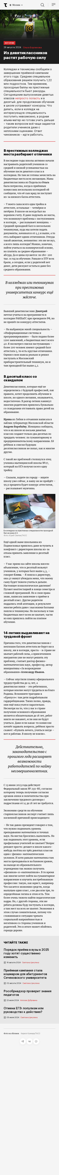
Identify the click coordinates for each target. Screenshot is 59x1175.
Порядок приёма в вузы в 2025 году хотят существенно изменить (26, 953)
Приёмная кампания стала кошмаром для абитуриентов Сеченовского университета (25, 974)
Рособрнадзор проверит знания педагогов (27, 993)
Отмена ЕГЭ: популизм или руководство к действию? (24, 1010)
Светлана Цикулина (30, 962)
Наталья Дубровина (28, 1000)
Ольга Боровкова (32, 48)
